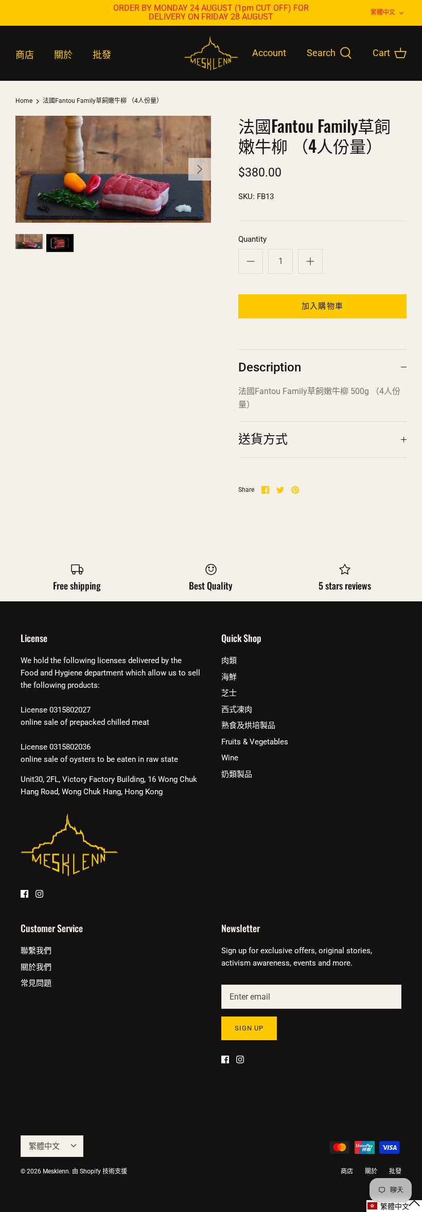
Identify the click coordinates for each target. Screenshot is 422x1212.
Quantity (252, 239)
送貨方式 (263, 439)
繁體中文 (383, 12)
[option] (113, 169)
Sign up (249, 1028)
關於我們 (36, 967)
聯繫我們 (36, 950)
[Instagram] (39, 894)
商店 (24, 54)
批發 (102, 54)
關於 (63, 54)
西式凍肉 (236, 709)
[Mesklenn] (211, 53)
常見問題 (36, 983)
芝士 (229, 693)
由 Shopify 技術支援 (99, 1171)
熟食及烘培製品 (248, 725)
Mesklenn (56, 1171)
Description (269, 367)
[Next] (199, 169)
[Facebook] (24, 894)
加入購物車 (322, 306)
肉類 (229, 660)
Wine (229, 757)
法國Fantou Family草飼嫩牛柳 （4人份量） (103, 101)
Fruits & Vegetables (254, 741)
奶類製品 (236, 774)
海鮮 (229, 677)
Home (23, 101)
